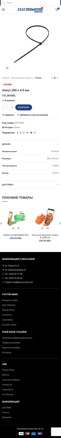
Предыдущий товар (51, 77)
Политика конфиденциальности (17, 338)
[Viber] (35, 133)
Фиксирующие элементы (22, 78)
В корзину (23, 107)
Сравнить (9, 115)
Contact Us (7, 315)
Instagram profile (9, 300)
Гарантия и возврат (11, 347)
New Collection (8, 305)
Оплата (5, 412)
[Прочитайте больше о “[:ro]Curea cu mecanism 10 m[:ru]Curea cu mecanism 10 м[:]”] (13, 228)
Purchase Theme (9, 325)
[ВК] (27, 133)
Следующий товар (57, 77)
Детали (6, 144)
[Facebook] (17, 133)
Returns (5, 375)
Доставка (7, 184)
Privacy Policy (8, 370)
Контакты (6, 352)
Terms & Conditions (11, 380)
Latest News (7, 320)
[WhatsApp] (23, 133)
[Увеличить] (7, 68)
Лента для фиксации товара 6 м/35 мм (45, 236)
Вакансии (6, 417)
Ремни (38, 78)
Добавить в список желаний (34, 115)
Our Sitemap (7, 394)
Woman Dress (8, 310)
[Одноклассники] (20, 133)
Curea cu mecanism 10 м (16, 235)
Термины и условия (11, 343)
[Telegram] (31, 133)
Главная (5, 78)
